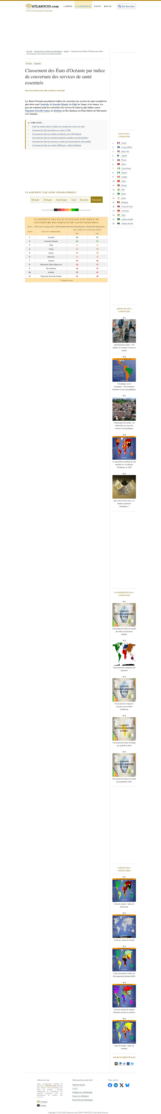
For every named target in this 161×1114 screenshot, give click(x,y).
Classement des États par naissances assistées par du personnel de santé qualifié (61, 141)
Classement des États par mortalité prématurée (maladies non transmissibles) (60, 137)
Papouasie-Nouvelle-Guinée (37, 110)
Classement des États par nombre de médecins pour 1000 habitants (56, 134)
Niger (123, 215)
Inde (123, 189)
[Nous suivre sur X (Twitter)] (122, 1084)
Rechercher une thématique (82, 1099)
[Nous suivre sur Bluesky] (127, 1084)
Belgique (124, 202)
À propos (43, 1101)
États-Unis (125, 151)
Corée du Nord (127, 206)
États (97, 6)
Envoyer (29, 63)
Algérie (124, 155)
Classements (83, 6)
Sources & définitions (80, 1096)
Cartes (68, 6)
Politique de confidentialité (82, 1092)
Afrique (47, 200)
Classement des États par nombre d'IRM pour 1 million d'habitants (56, 145)
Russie (123, 160)
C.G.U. (75, 1088)
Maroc (123, 164)
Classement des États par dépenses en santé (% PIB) (51, 130)
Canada (124, 177)
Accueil (29, 51)
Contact (43, 1105)
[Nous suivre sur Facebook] (110, 1084)
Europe (84, 200)
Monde (35, 200)
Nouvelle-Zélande (60, 104)
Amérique (61, 200)
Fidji (74, 104)
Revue (108, 6)
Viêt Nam (125, 210)
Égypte (124, 185)
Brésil (123, 193)
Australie (45, 104)
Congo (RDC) (126, 147)
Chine (123, 181)
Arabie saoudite (127, 219)
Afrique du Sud (127, 223)
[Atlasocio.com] (40, 7)
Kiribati (57, 110)
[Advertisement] (80, 31)
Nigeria (124, 172)
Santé (66, 51)
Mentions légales (78, 1084)
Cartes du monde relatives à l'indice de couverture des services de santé (58, 126)
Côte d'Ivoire (126, 168)
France (123, 143)
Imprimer (37, 63)
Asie (73, 200)
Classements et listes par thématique (48, 51)
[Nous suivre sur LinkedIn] (116, 1084)
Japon (123, 198)
